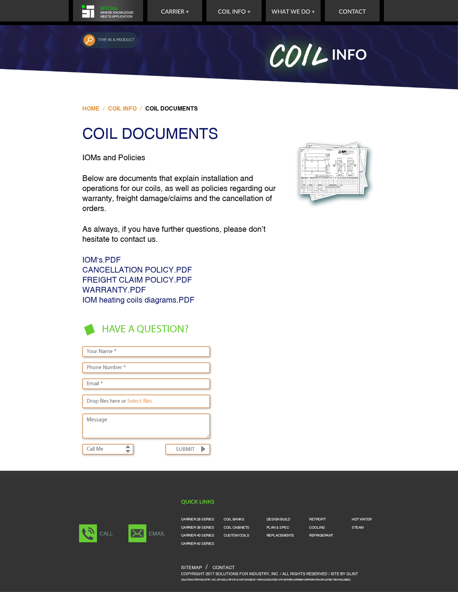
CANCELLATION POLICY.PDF (137, 270)
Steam (358, 527)
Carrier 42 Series (197, 543)
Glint (352, 574)
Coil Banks (234, 519)
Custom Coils (236, 535)
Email (157, 534)
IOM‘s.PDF (101, 260)
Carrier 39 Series (197, 527)
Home (90, 109)
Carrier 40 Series (197, 535)
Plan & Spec (278, 527)
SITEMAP (191, 568)
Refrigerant (321, 535)
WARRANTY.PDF (114, 290)
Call (106, 534)
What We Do (291, 12)
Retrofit (317, 519)
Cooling (317, 527)
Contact (352, 12)
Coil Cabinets (236, 527)
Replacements (280, 535)
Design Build (278, 519)
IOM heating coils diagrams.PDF (138, 300)
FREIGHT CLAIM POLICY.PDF (137, 280)
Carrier (172, 12)
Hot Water (362, 519)
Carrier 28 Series (197, 519)
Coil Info (232, 12)
